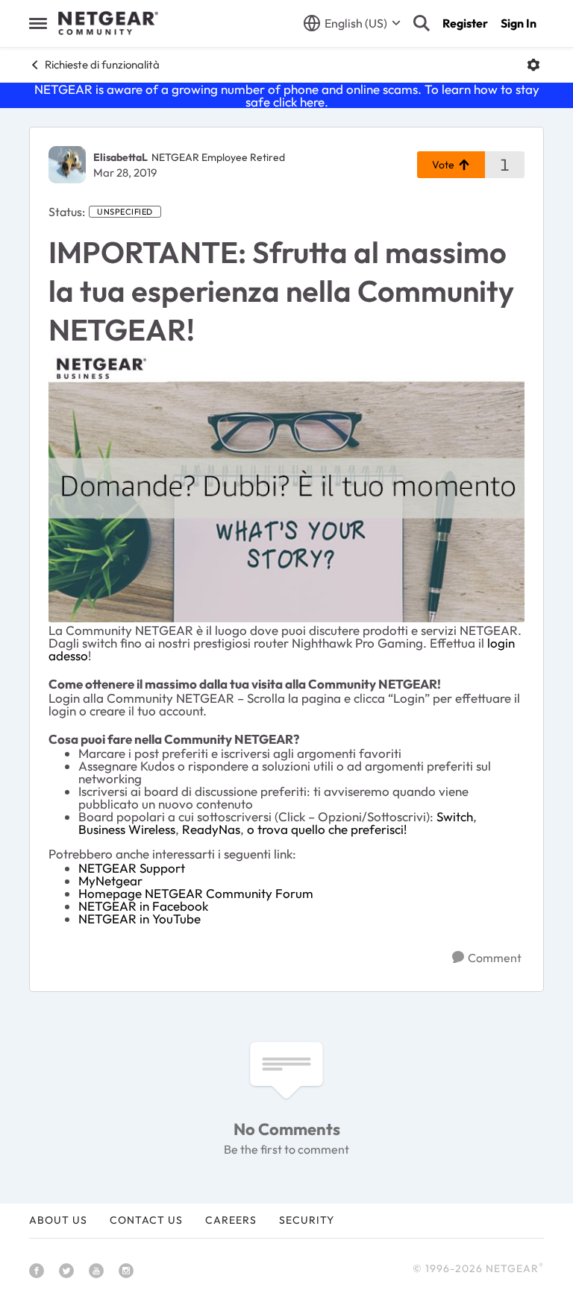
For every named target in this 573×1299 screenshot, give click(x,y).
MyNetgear (110, 880)
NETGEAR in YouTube (139, 918)
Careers (231, 1220)
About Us (58, 1220)
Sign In (518, 23)
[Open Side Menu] (38, 23)
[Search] (421, 23)
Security (306, 1220)
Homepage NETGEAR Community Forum (195, 893)
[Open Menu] (533, 64)
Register (465, 23)
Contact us (146, 1220)
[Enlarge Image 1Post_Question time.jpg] (286, 488)
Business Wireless (126, 829)
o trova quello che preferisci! (327, 829)
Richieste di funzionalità (102, 64)
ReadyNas (211, 829)
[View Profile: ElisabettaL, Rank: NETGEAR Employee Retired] (67, 164)
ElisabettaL (120, 157)
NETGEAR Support (131, 868)
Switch (454, 816)
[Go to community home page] (108, 23)
